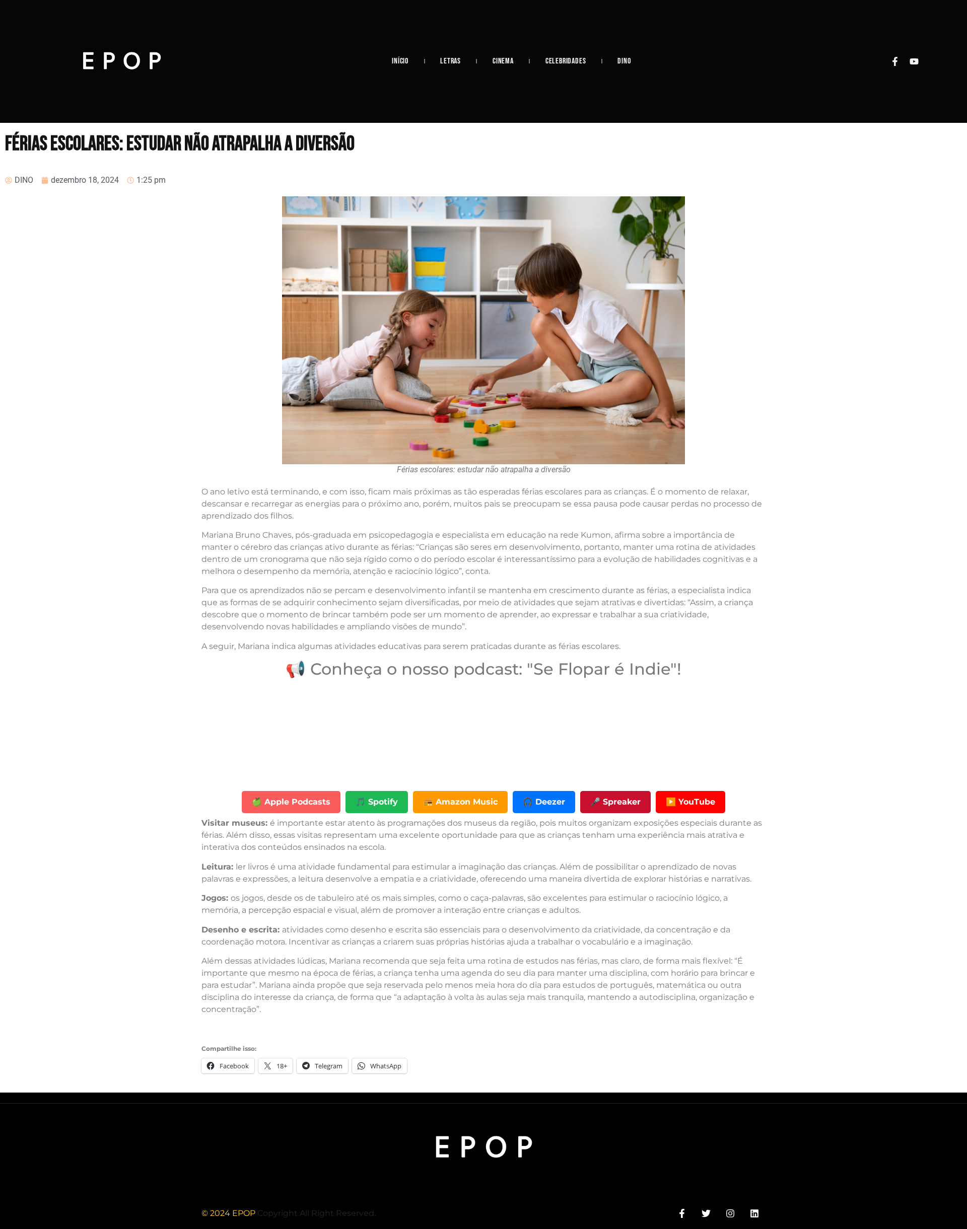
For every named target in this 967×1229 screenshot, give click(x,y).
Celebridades (565, 61)
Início (400, 61)
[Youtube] (914, 61)
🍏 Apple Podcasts (291, 802)
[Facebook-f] (895, 61)
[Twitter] (706, 1213)
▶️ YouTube (690, 802)
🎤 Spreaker (615, 802)
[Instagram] (730, 1213)
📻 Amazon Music (460, 802)
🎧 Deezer (544, 802)
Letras (450, 61)
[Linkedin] (755, 1213)
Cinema (503, 61)
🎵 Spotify (377, 802)
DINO (624, 61)
